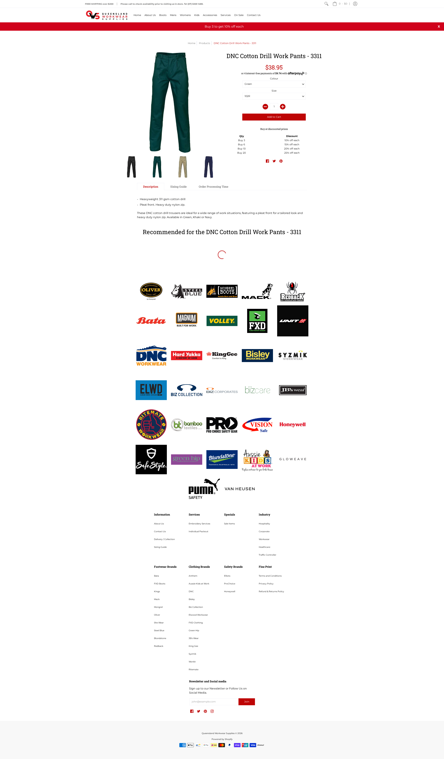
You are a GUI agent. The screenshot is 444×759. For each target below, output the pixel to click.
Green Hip (194, 630)
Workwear (264, 539)
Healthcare (264, 547)
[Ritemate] (151, 424)
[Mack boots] (257, 291)
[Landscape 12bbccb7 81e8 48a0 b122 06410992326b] (186, 291)
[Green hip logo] (186, 459)
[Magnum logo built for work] (186, 321)
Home (191, 43)
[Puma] (204, 489)
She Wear (159, 622)
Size (274, 90)
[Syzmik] (292, 355)
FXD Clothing (196, 622)
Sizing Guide (160, 547)
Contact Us (160, 531)
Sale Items (229, 523)
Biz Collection (196, 607)
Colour (274, 78)
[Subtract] (265, 106)
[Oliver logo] (151, 291)
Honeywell (229, 591)
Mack (157, 599)
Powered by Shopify (222, 739)
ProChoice (229, 583)
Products (204, 43)
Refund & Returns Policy (271, 591)
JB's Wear (194, 638)
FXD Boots (159, 583)
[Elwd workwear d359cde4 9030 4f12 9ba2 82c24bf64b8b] (151, 390)
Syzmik (192, 654)
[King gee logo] (222, 355)
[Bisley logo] (257, 355)
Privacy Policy (266, 583)
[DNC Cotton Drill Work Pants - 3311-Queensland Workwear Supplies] (131, 167)
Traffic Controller (267, 555)
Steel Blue (159, 630)
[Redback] (292, 291)
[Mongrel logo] (222, 291)
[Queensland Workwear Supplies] (106, 15)
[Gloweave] (292, 459)
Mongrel (158, 607)
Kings (157, 591)
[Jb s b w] (292, 390)
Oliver (157, 615)
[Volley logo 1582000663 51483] (222, 321)
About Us (159, 523)
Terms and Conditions (270, 575)
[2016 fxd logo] (257, 321)
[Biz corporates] (222, 390)
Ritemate (193, 669)
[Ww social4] (292, 321)
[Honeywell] (292, 425)
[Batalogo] (151, 320)
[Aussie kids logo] (257, 459)
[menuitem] (326, 4)
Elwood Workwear (198, 615)
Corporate (264, 531)
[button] (355, 4)
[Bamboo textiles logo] (186, 424)
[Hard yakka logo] (186, 355)
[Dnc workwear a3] (151, 356)
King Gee (193, 646)
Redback (158, 646)
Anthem (193, 575)
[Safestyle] (151, 459)
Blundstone (160, 638)
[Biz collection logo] (186, 390)
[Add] (282, 106)
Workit (192, 661)
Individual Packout (198, 531)
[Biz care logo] (257, 390)
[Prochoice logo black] (222, 425)
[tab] (150, 186)
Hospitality (264, 523)
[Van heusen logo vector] (239, 489)
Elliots (227, 575)
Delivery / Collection (164, 539)
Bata (156, 575)
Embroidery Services (199, 523)
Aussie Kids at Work (199, 583)
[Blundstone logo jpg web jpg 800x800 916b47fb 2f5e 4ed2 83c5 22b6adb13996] (222, 459)
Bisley (192, 599)
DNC (191, 591)
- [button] (343, 3)
